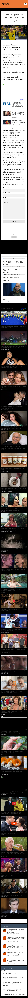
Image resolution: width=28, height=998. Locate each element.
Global (14, 21)
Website (5, 197)
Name (6, 187)
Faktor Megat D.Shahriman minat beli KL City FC (13, 978)
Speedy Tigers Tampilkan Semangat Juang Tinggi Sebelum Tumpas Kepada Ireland (15, 946)
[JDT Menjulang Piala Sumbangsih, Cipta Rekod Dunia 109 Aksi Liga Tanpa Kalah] (4, 930)
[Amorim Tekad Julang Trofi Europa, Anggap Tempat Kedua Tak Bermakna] (14, 258)
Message (6, 202)
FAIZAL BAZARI (12, 20)
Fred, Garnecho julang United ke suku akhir (13, 270)
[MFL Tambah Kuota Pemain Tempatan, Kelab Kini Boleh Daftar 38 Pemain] (4, 960)
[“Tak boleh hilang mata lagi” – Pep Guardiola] (14, 289)
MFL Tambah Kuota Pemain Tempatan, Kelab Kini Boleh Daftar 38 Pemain (16, 960)
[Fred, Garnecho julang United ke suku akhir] (14, 266)
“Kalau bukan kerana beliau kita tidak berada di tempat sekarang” (12, 989)
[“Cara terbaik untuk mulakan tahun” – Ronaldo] (14, 274)
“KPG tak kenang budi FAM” (10, 973)
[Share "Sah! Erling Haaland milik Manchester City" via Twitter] (15, 237)
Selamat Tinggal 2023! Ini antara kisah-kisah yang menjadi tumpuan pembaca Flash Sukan (13, 984)
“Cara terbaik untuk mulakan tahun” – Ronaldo (13, 278)
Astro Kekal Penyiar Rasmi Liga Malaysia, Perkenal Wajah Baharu (15, 953)
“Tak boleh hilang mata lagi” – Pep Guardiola (12, 298)
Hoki (14, 949)
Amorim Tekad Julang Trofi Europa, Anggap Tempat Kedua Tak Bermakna (13, 261)
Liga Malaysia (16, 933)
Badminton (15, 941)
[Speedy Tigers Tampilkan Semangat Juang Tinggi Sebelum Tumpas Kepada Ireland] (4, 946)
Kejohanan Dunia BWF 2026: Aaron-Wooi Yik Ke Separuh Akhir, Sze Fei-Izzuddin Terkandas (16, 939)
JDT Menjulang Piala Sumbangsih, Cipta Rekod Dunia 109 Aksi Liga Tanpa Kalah (15, 931)
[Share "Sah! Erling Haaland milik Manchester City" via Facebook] (12, 237)
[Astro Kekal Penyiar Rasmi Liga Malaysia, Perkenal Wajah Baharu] (4, 953)
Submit (14, 221)
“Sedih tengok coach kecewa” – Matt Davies (14, 994)
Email (6, 192)
